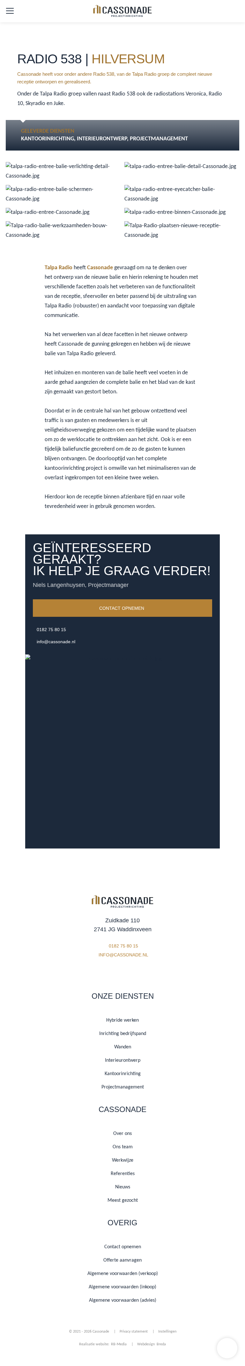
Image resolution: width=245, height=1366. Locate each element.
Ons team (123, 1147)
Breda (161, 1344)
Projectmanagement (159, 139)
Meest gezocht (123, 1200)
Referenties (123, 1173)
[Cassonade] (122, 12)
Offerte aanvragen (122, 1260)
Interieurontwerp (102, 139)
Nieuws (122, 1187)
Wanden (122, 1047)
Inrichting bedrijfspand (122, 1033)
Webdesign (146, 1344)
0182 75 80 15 (51, 629)
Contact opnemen (121, 608)
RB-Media (119, 1344)
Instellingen (167, 1332)
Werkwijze (122, 1160)
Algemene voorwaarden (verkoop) (122, 1273)
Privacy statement (134, 1332)
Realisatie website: (94, 1344)
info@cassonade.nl (56, 641)
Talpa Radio (58, 268)
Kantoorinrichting (47, 139)
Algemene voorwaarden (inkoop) (122, 1287)
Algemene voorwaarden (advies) (122, 1300)
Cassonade (100, 268)
